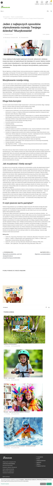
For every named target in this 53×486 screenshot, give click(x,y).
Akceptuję (49, 483)
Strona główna (6, 17)
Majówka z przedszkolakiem (10, 344)
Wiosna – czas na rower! (9, 378)
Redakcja (8, 346)
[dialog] (26, 482)
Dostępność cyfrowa (41, 466)
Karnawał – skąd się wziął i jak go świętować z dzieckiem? (17, 412)
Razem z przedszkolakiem (17, 17)
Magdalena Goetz (9, 34)
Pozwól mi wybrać (5, 483)
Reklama (38, 464)
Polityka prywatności (41, 460)
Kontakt (38, 458)
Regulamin (39, 462)
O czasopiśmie (40, 457)
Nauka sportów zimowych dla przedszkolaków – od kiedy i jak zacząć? (20, 445)
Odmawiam (43, 483)
